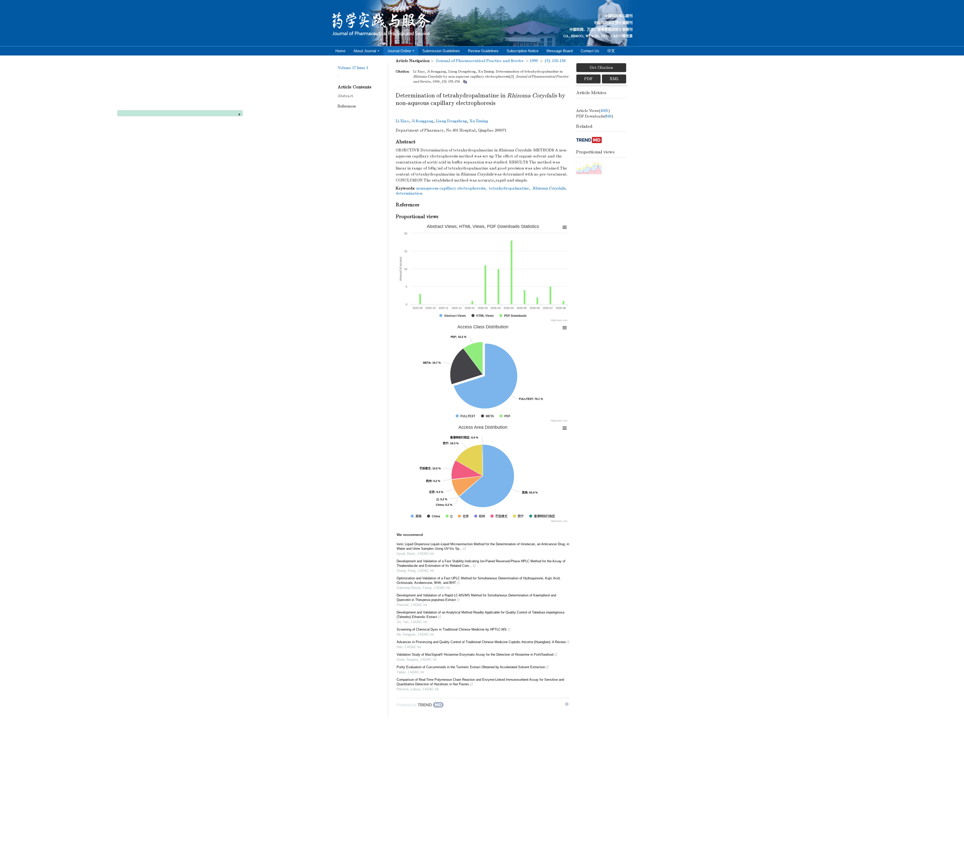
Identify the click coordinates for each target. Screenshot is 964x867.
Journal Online (399, 51)
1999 (534, 60)
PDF (588, 79)
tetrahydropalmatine (509, 188)
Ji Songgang (422, 121)
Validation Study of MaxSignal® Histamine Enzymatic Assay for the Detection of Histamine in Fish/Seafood (475, 654)
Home (340, 51)
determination (409, 193)
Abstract (345, 96)
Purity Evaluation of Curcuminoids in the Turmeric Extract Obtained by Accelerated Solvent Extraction (471, 667)
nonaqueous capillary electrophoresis (450, 188)
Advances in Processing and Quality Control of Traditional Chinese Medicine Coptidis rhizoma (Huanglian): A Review (481, 642)
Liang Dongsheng (451, 121)
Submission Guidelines (441, 51)
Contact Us (590, 51)
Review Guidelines (483, 51)
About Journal (364, 51)
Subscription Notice (522, 51)
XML (614, 79)
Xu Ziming (478, 121)
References (347, 106)
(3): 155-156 (555, 60)
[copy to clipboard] (465, 81)
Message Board (560, 51)
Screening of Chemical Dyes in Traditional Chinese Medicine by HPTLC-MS (452, 629)
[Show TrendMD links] (567, 704)
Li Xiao (402, 121)
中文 (611, 51)
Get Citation (601, 67)
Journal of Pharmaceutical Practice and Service (480, 60)
